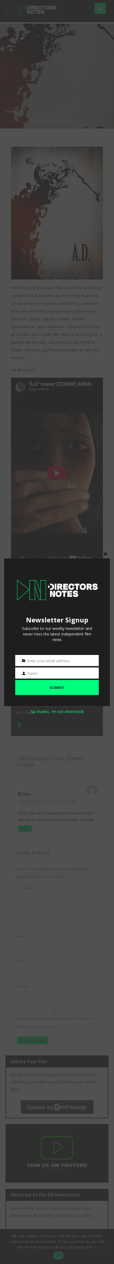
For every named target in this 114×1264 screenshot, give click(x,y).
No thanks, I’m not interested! (57, 711)
